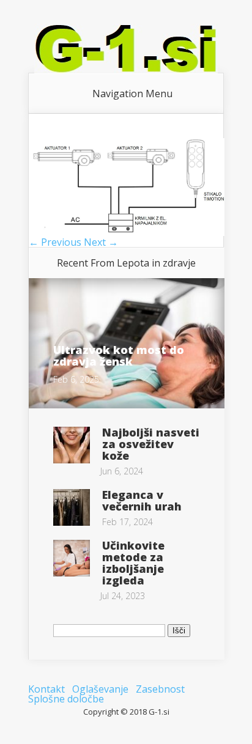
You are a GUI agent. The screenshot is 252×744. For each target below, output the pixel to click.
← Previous (55, 242)
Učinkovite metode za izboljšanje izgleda (133, 562)
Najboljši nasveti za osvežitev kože (150, 444)
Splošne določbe (66, 698)
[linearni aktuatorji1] (126, 232)
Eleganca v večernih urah (142, 500)
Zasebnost (160, 689)
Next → (101, 242)
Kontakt (46, 689)
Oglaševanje (100, 689)
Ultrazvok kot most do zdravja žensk (118, 355)
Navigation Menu (132, 93)
